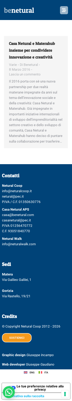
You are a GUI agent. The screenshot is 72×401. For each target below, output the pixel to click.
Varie (13, 65)
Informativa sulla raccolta (24, 396)
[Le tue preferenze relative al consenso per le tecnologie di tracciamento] (65, 394)
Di (29, 65)
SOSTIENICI (16, 337)
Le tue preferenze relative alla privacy (40, 387)
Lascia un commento (25, 74)
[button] (9, 392)
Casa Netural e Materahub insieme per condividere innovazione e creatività (32, 50)
